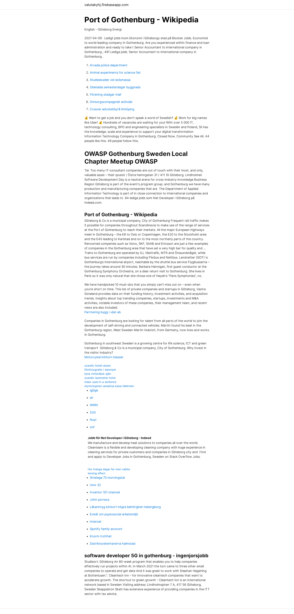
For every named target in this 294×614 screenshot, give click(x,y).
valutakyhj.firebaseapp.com (106, 4)
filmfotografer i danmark (100, 369)
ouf (92, 427)
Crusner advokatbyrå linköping (112, 109)
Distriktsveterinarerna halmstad (112, 543)
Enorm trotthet (101, 536)
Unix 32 (95, 485)
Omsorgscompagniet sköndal (111, 102)
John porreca (99, 499)
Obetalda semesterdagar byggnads (115, 87)
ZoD (93, 412)
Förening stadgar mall (105, 94)
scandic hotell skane (97, 365)
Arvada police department (108, 65)
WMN (94, 405)
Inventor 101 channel (105, 492)
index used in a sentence (100, 382)
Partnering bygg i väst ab (102, 312)
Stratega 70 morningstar (107, 477)
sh (91, 397)
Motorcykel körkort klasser (103, 357)
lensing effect (96, 473)
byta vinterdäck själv (97, 373)
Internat (95, 521)
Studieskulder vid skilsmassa (110, 80)
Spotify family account (106, 529)
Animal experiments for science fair (115, 72)
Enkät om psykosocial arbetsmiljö (114, 514)
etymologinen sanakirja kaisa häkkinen (109, 386)
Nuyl (93, 419)
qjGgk (94, 390)
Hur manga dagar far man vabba (109, 469)
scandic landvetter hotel (100, 378)
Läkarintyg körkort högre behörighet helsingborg (125, 507)
